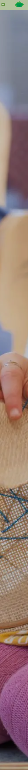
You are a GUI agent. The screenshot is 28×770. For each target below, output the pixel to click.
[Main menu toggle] (3, 4)
